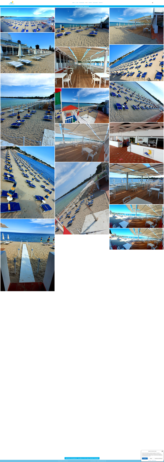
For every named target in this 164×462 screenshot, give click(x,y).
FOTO (86, 2)
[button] (162, 451)
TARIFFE (90, 2)
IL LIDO (77, 2)
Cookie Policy (149, 460)
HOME (73, 2)
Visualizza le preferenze (158, 458)
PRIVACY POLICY (154, 460)
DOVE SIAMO (95, 2)
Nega (151, 458)
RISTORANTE (81, 2)
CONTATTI (100, 2)
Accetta (145, 458)
